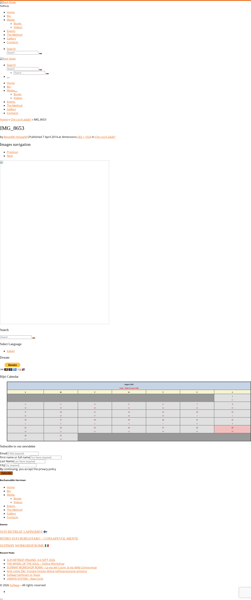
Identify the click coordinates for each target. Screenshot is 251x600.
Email (3, 453)
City (2, 465)
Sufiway (14, 585)
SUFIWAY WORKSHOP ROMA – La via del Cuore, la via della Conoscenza (52, 567)
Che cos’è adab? (21, 119)
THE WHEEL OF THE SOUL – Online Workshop (35, 564)
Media (11, 495)
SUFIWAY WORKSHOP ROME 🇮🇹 (24, 545)
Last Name (7, 461)
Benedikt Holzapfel (16, 137)
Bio (9, 491)
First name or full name (15, 457)
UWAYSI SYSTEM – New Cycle (25, 579)
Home (4, 119)
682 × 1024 (84, 137)
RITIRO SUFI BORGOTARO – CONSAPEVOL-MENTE (39, 538)
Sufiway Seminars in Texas (23, 575)
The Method (14, 510)
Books (18, 498)
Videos (18, 502)
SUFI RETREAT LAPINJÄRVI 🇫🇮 (23, 532)
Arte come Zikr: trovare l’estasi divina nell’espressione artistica (47, 571)
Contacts (12, 517)
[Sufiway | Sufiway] (8, 2)
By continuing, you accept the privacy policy (28, 469)
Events (11, 506)
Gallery (11, 513)
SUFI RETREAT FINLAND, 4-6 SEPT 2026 (31, 560)
